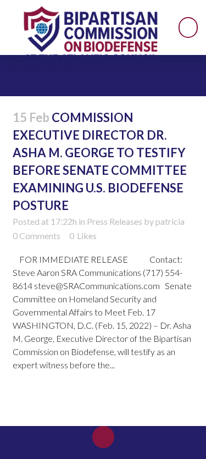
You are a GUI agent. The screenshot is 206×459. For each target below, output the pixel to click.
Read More (40, 397)
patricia (170, 221)
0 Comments (36, 235)
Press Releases (114, 221)
